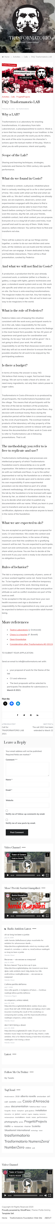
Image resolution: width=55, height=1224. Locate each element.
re (12, 1126)
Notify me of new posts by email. (21, 823)
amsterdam (41, 1096)
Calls (13, 97)
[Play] (8, 875)
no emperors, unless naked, (16, 1000)
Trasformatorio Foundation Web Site (26, 1218)
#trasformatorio (9, 1096)
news (34, 1117)
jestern (17, 1114)
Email (9, 790)
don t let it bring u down (15, 1025)
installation (41, 1110)
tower (41, 1130)
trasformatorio (24, 109)
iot (13, 1114)
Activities (5, 97)
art (48, 1096)
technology (34, 1130)
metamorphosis (9, 1117)
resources (18, 1126)
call (6, 1101)
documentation (19, 1106)
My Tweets (9, 1078)
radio (7, 1126)
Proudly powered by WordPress (16, 1210)
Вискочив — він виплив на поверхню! (20, 959)
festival (43, 1107)
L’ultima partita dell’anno (15, 984)
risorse (27, 1126)
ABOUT (48, 1218)
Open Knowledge (18, 639)
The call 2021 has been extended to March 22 (42, 729)
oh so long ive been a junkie (16, 934)
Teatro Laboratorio (19, 629)
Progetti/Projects (23, 97)
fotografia (7, 1111)
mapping (35, 1114)
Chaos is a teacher (19, 634)
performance (42, 1117)
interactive (7, 1114)
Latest (7, 1054)
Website (9, 800)
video (28, 1147)
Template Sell (8, 1213)
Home (4, 1218)
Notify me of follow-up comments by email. (25, 814)
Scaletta (36, 1126)
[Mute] (43, 875)
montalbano (20, 1117)
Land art (24, 1114)
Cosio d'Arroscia (36, 1101)
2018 (17, 1096)
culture (7, 1106)
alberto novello (28, 1096)
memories (42, 1114)
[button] (27, 865)
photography (11, 1121)
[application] (27, 865)
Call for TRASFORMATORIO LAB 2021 (13, 730)
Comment (11, 759)
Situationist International (17, 1130)
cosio (19, 1102)
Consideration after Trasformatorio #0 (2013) (31, 644)
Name (9, 779)
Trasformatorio (30, 38)
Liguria (30, 1114)
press (21, 1122)
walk (33, 1148)
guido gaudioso (29, 1111)
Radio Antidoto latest (19, 929)
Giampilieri (20, 1111)
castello (12, 1101)
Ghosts (14, 1111)
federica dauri (34, 1106)
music (28, 1117)
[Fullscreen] (47, 875)
